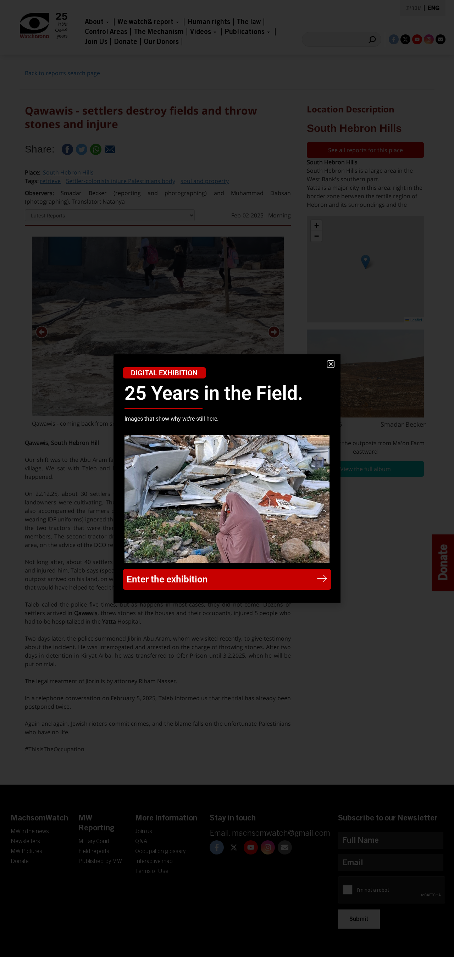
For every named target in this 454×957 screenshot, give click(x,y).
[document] (227, 478)
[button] (330, 364)
